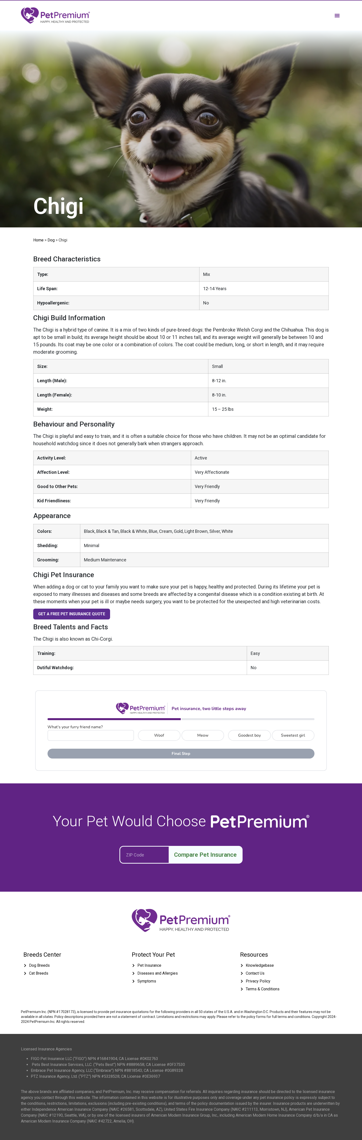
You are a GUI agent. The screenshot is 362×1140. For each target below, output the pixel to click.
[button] (337, 15)
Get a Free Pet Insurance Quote (71, 614)
